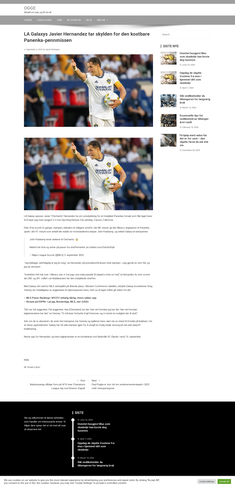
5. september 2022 (74, 255)
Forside (28, 20)
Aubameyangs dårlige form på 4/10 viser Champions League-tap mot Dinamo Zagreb (57, 384)
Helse (89, 20)
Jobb (59, 20)
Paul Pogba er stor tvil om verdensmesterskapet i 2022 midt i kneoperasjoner (120, 384)
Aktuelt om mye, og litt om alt (37, 12)
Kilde (26, 359)
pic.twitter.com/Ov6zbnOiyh (100, 247)
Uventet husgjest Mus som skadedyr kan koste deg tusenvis (194, 56)
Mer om (101, 20)
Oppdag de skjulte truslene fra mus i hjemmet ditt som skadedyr (190, 77)
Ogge (30, 8)
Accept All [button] (224, 481)
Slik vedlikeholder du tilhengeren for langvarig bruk (195, 99)
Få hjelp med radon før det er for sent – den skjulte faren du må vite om (194, 140)
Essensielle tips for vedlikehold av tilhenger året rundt (194, 119)
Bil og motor (74, 20)
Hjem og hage (44, 20)
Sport (37, 367)
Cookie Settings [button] (206, 481)
